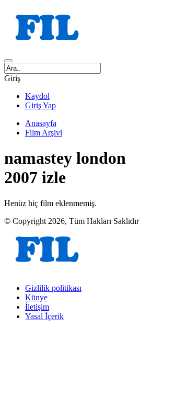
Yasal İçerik (44, 316)
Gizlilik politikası (53, 288)
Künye (36, 297)
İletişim (37, 306)
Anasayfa (40, 123)
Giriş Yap (40, 105)
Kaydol (37, 96)
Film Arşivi (43, 132)
